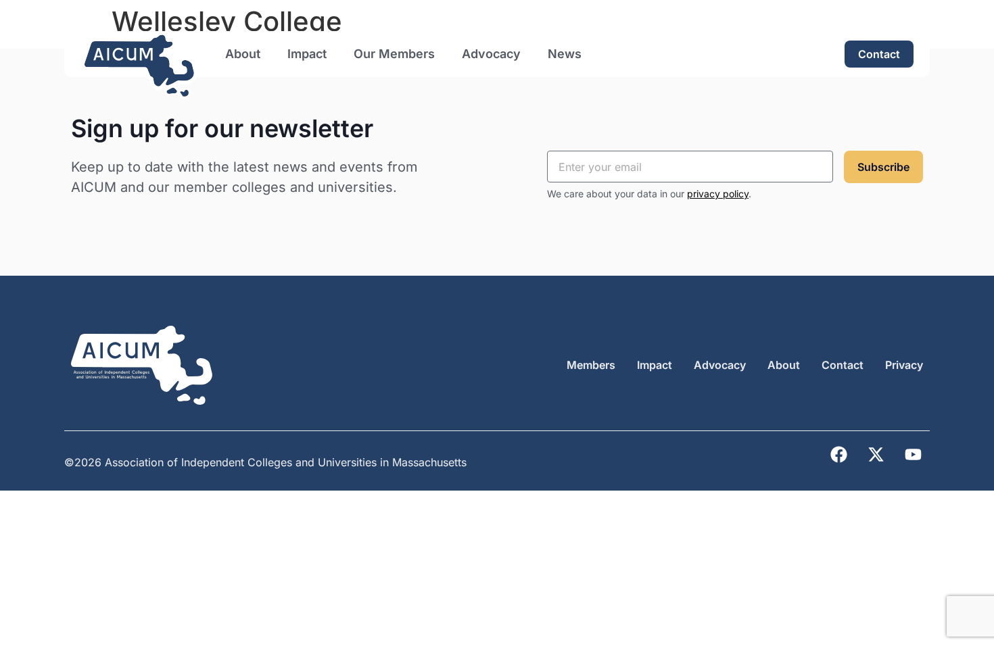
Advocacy (491, 54)
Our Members (394, 54)
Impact (307, 54)
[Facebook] (838, 455)
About (242, 54)
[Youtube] (913, 455)
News (565, 54)
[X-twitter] (876, 455)
